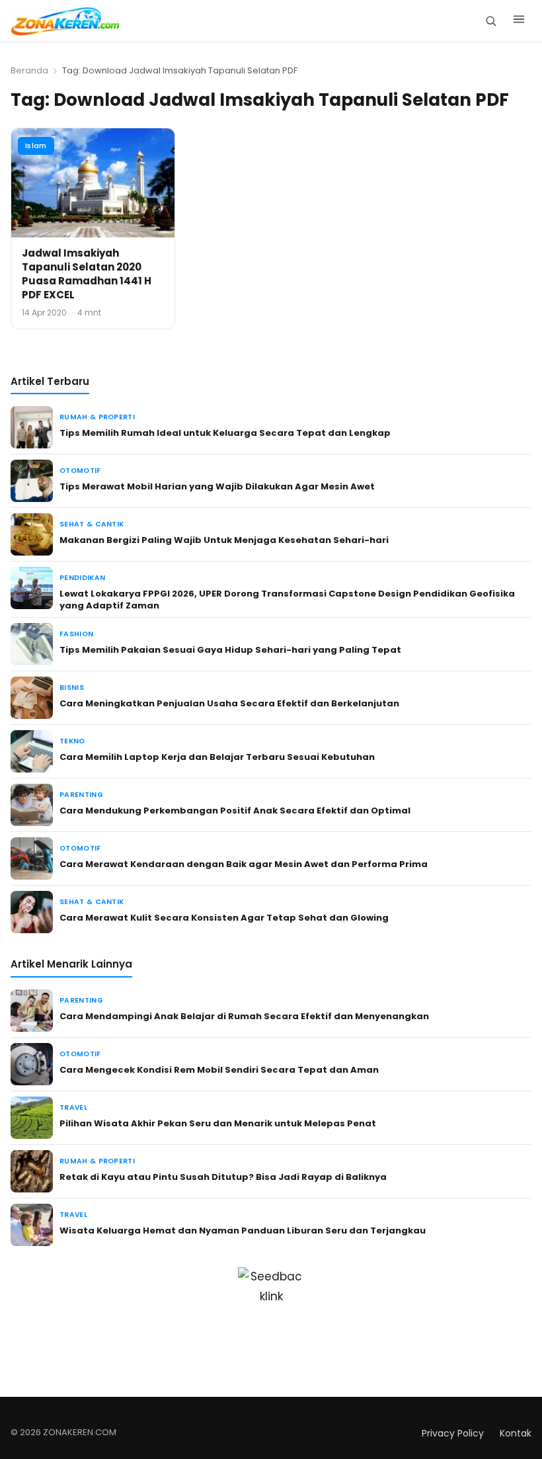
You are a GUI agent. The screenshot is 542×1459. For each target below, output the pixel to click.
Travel (73, 1107)
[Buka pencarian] (490, 20)
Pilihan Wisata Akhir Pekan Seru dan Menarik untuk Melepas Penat (217, 1123)
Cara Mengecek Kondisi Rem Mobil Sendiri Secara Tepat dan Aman (219, 1069)
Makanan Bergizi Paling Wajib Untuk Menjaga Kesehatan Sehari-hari (224, 540)
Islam (36, 145)
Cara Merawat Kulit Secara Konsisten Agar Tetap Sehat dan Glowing (224, 917)
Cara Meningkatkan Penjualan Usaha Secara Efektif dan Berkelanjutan (229, 703)
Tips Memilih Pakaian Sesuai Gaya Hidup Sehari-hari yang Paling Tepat (230, 650)
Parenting (81, 795)
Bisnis (71, 687)
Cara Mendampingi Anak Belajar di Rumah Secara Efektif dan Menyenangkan (244, 1016)
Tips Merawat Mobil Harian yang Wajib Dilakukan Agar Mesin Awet (217, 486)
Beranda (29, 70)
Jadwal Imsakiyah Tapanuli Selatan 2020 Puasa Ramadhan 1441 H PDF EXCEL (86, 274)
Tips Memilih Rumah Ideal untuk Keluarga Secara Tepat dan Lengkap (225, 433)
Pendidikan (82, 578)
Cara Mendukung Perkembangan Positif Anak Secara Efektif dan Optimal (234, 810)
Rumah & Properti (97, 417)
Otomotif (80, 471)
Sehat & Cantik (91, 524)
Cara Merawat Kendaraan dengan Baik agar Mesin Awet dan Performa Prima (243, 864)
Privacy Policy (453, 1433)
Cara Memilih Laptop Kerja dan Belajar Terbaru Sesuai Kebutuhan (217, 757)
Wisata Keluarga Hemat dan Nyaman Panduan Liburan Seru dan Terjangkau (242, 1230)
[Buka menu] (518, 21)
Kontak (515, 1433)
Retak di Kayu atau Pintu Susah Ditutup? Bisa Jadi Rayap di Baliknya (223, 1177)
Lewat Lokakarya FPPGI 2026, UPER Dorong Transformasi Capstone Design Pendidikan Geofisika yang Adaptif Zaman (287, 599)
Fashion (76, 634)
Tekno (72, 741)
